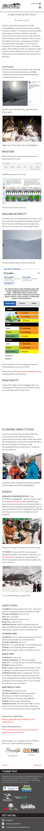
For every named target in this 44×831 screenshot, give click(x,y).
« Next (4, 765)
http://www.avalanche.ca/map (29, 371)
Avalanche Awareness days (15, 501)
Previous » (38, 765)
